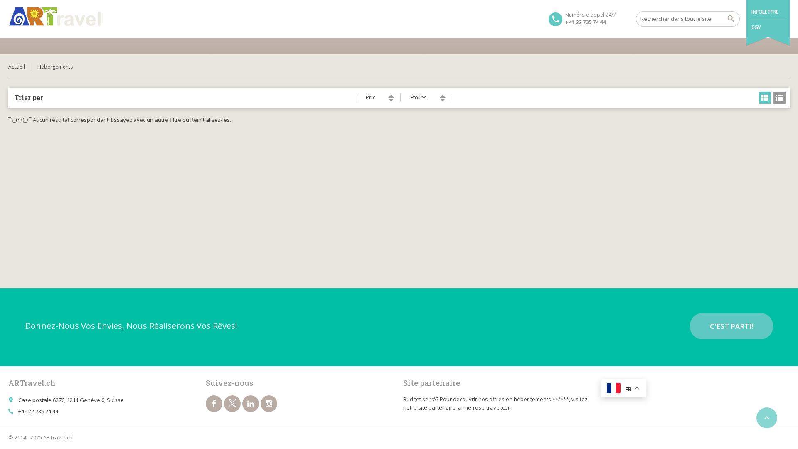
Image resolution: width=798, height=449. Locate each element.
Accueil (16, 66)
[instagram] (269, 403)
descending (391, 100)
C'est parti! (731, 326)
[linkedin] (250, 403)
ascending (391, 96)
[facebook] (214, 403)
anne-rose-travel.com (485, 407)
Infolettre (764, 11)
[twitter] (232, 403)
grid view (765, 98)
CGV (756, 27)
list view (779, 98)
